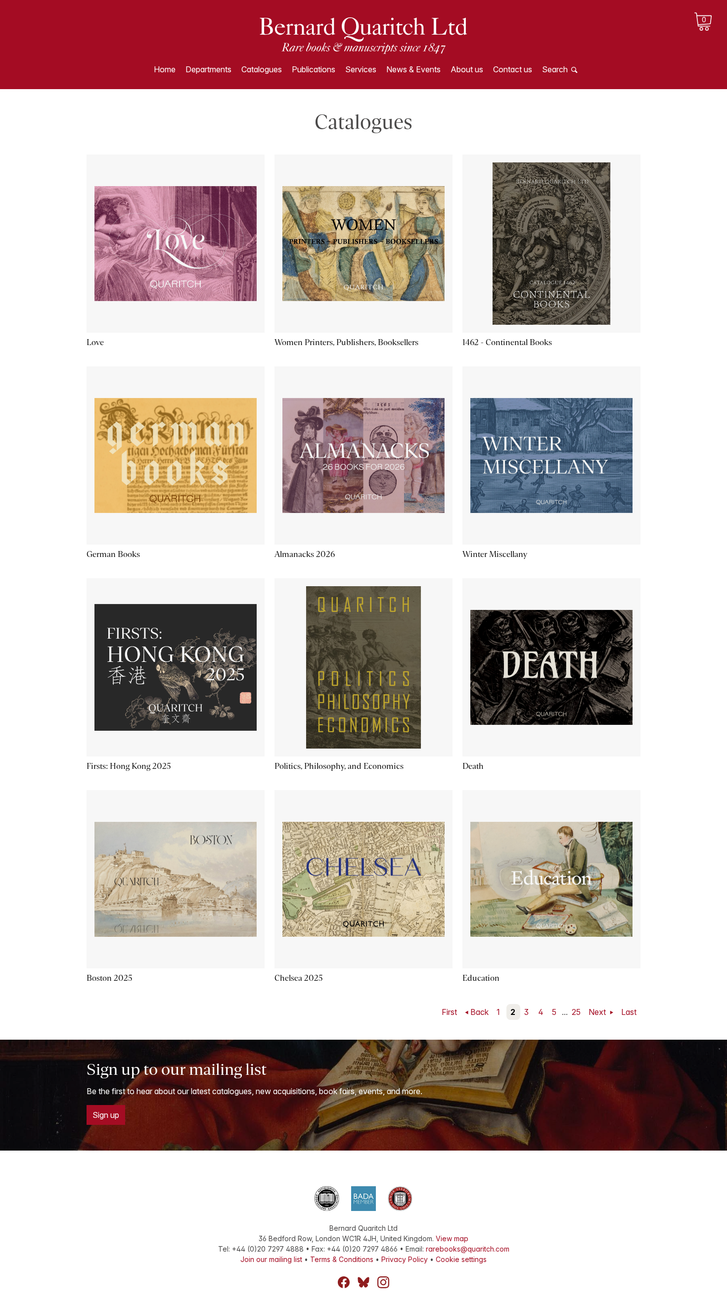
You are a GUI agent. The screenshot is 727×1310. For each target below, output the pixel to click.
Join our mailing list (271, 1259)
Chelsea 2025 (298, 978)
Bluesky (363, 1282)
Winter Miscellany (494, 554)
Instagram (383, 1282)
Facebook (344, 1282)
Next (598, 1012)
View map (452, 1238)
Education (481, 978)
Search (555, 69)
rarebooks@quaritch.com (467, 1249)
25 (576, 1012)
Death (473, 766)
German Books (113, 554)
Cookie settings (461, 1259)
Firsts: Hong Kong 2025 (129, 766)
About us (467, 69)
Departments (208, 69)
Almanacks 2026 (304, 554)
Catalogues (261, 69)
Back (479, 1012)
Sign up (105, 1115)
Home (165, 69)
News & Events (413, 69)
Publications (313, 69)
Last (628, 1012)
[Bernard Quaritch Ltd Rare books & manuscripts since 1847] (363, 34)
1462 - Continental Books (507, 342)
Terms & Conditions (341, 1259)
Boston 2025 (110, 978)
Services (360, 69)
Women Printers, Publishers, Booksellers (346, 342)
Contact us (512, 69)
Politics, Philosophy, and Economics (339, 766)
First (449, 1012)
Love (95, 342)
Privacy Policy (404, 1259)
